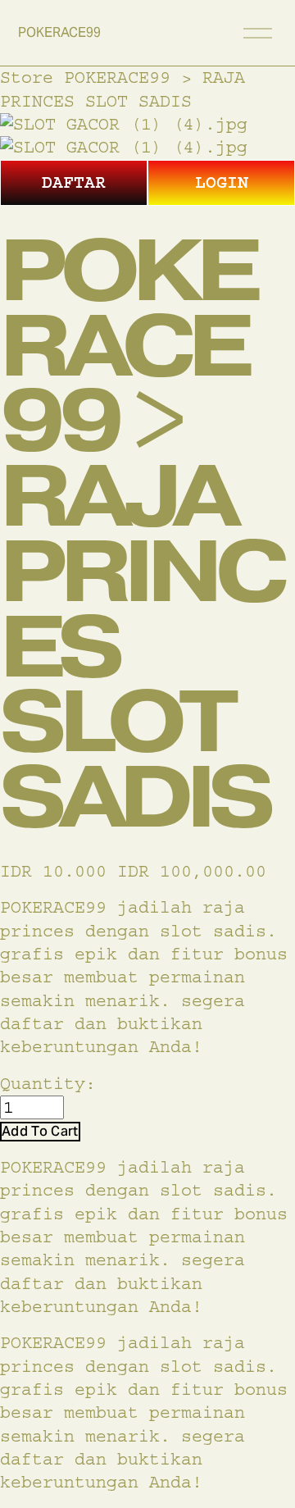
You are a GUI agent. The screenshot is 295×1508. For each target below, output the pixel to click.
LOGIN (221, 182)
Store (26, 77)
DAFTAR (74, 182)
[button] (40, 1131)
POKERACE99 (59, 32)
